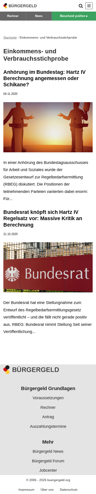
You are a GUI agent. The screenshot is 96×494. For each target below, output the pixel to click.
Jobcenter (48, 470)
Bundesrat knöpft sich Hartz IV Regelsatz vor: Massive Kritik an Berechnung (42, 218)
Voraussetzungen (48, 398)
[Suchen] (81, 6)
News (38, 16)
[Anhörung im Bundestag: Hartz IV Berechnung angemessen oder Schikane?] (48, 128)
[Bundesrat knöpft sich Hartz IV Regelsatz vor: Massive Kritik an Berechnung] (48, 268)
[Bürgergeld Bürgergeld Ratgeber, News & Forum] (20, 5)
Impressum (26, 489)
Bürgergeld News (48, 451)
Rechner (13, 16)
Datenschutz (68, 489)
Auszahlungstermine (48, 426)
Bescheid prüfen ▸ (74, 16)
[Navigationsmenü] (89, 5)
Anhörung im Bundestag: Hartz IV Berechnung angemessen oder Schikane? (44, 78)
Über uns (47, 489)
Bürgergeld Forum (48, 461)
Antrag (48, 417)
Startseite (10, 37)
